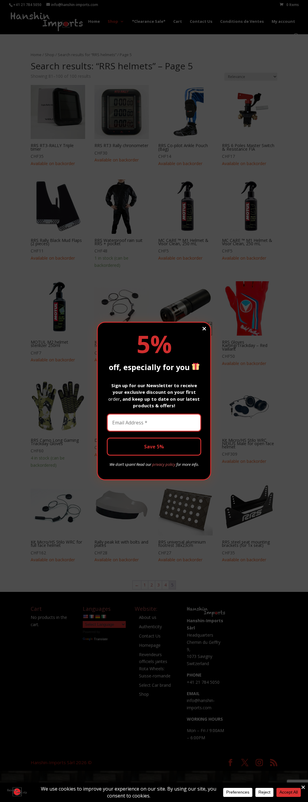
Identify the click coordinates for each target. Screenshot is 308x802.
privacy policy (163, 464)
